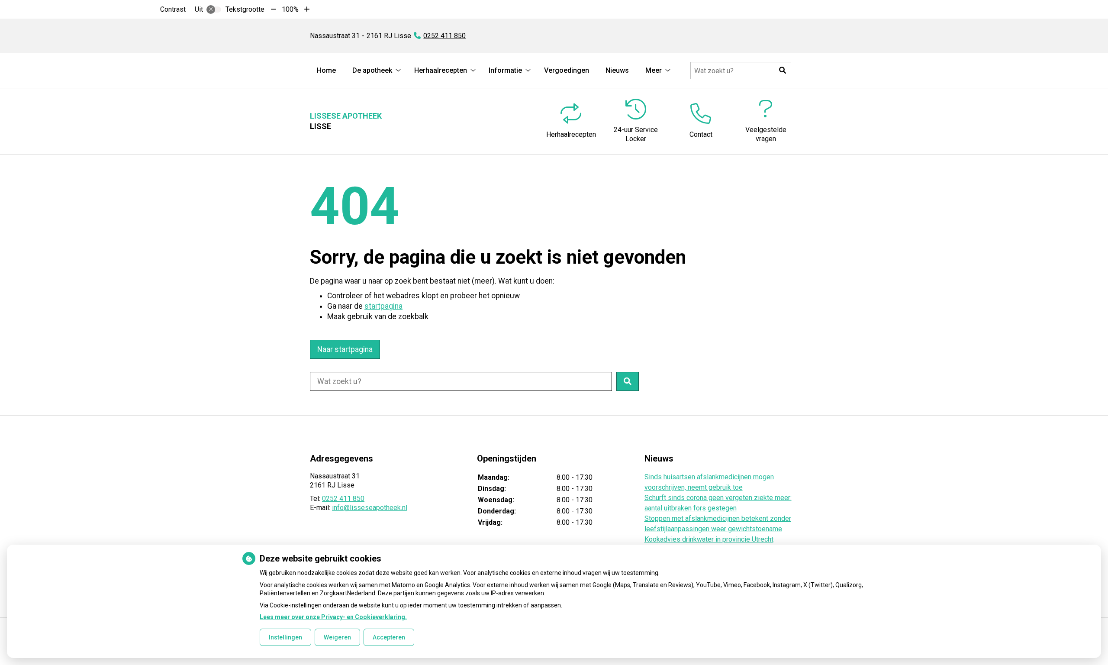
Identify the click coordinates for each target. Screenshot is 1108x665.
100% (290, 9)
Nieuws (617, 70)
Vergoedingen (566, 70)
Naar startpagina (345, 349)
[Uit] (213, 9)
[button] (782, 70)
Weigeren (337, 637)
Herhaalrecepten (440, 70)
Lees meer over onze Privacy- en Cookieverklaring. (333, 616)
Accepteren (389, 637)
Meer (653, 70)
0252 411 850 (343, 498)
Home (326, 70)
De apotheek (372, 70)
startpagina (383, 306)
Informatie (505, 70)
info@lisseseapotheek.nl (369, 508)
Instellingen (285, 637)
